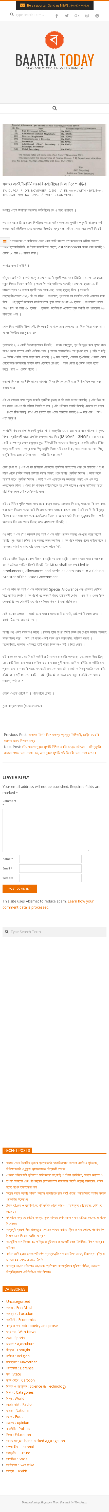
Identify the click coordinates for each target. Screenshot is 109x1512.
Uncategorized (18, 1301)
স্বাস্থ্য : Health (16, 1471)
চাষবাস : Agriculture (20, 1343)
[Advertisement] (54, 1066)
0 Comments (64, 195)
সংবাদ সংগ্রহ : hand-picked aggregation (35, 1440)
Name (8, 859)
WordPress (80, 1502)
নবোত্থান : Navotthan (22, 1362)
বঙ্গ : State (13, 1374)
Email (7, 868)
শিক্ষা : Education (18, 1434)
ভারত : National (28, 195)
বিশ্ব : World (15, 1398)
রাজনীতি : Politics (18, 1428)
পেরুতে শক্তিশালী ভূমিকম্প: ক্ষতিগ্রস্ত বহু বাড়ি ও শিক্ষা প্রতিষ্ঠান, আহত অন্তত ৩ (54, 1175)
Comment (9, 803)
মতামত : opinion (17, 1422)
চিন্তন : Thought (18, 1349)
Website (8, 878)
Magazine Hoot (50, 1502)
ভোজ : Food (15, 1416)
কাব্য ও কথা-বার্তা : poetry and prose (32, 1325)
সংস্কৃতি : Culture (18, 1452)
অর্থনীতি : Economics (21, 1319)
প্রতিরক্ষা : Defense (20, 1368)
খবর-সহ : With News (81, 190)
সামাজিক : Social (17, 1458)
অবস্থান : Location (19, 1313)
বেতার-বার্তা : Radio (19, 1404)
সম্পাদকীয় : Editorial (20, 1446)
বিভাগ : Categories (20, 1392)
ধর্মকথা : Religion (18, 1356)
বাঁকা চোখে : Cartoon (20, 1380)
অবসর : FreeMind (19, 1307)
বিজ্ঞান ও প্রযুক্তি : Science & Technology (36, 1386)
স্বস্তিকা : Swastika (20, 1465)
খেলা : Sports (15, 1337)
